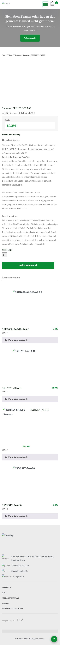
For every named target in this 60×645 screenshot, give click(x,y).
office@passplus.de (19, 571)
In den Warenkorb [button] (16, 340)
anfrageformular (30, 38)
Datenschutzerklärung (13, 608)
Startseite (6, 587)
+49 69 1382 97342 (20, 565)
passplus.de (18, 576)
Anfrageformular (10, 598)
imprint (5, 603)
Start (4, 55)
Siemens (17, 55)
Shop (10, 55)
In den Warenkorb (28, 265)
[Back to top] (54, 639)
